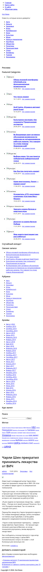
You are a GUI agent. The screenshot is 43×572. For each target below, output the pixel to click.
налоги (10, 443)
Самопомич (14, 432)
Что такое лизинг (21, 97)
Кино (8, 33)
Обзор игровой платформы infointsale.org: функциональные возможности (26, 83)
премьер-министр (29, 438)
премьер (20, 438)
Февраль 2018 (11, 348)
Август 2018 (10, 342)
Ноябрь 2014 (11, 403)
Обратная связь (11, 9)
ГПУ (26, 430)
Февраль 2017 (11, 368)
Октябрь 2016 (11, 377)
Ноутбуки (10, 42)
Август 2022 (10, 324)
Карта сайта (9, 5)
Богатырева (21, 430)
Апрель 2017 (11, 364)
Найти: (4, 418)
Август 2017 (10, 359)
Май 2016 (9, 388)
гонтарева (12, 440)
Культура (10, 35)
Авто (8, 22)
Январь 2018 (11, 351)
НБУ (34, 427)
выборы (19, 440)
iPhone (13, 427)
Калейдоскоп (11, 31)
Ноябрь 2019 (11, 326)
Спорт (8, 50)
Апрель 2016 (11, 390)
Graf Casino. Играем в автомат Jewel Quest (27, 108)
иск (24, 435)
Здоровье (10, 26)
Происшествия (12, 48)
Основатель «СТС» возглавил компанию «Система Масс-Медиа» (27, 196)
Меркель (28, 427)
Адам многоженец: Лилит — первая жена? (26, 182)
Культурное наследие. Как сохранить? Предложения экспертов (25, 122)
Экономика (10, 57)
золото (31, 440)
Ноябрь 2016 (11, 375)
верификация (5, 440)
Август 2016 (10, 381)
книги (26, 435)
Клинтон (20, 427)
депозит (13, 435)
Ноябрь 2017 (11, 353)
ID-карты (8, 427)
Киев (16, 427)
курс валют (33, 435)
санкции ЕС (36, 443)
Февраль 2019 (11, 337)
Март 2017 (10, 366)
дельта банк (19, 435)
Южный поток (6, 438)
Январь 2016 (11, 397)
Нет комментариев (28, 89)
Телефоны (10, 53)
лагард (36, 440)
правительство (14, 438)
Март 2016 (10, 392)
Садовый (19, 432)
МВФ (24, 427)
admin (4, 471)
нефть (17, 442)
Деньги (9, 24)
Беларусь (15, 430)
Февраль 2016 (11, 394)
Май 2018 (9, 344)
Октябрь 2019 (11, 329)
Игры (8, 28)
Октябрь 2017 (11, 355)
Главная (8, 3)
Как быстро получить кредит (26, 171)
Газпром (31, 430)
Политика (10, 46)
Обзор (38, 427)
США (8, 432)
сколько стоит (27, 443)
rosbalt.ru (14, 546)
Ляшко (4, 432)
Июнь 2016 (10, 386)
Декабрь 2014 (11, 401)
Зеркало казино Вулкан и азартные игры (25, 210)
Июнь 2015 (10, 399)
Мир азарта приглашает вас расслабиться (26, 235)
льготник (4, 443)
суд (3, 447)
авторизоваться (8, 556)
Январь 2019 (11, 340)
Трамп (24, 432)
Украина (6, 435)
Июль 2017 (10, 361)
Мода (8, 37)
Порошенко (7, 430)
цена (7, 446)
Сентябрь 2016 (11, 379)
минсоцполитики (31, 432)
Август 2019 (10, 333)
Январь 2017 (11, 370)
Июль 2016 (10, 383)
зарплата (25, 440)
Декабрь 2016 (11, 372)
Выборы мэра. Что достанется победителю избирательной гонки (27, 158)
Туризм (9, 55)
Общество (10, 44)
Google (4, 427)
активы (36, 438)
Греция (37, 430)
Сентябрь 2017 (11, 357)
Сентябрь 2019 (11, 331)
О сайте (8, 7)
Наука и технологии (14, 39)
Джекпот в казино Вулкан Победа (25, 222)
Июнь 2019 (10, 335)
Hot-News (5, 14)
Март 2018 (10, 346)
